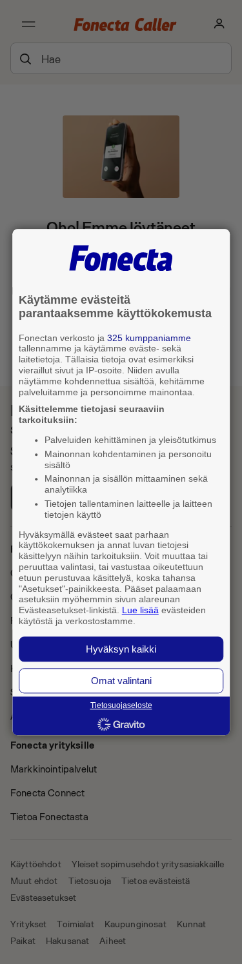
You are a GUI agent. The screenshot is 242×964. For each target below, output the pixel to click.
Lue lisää (140, 610)
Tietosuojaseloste (121, 705)
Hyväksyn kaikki (121, 649)
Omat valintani (121, 680)
